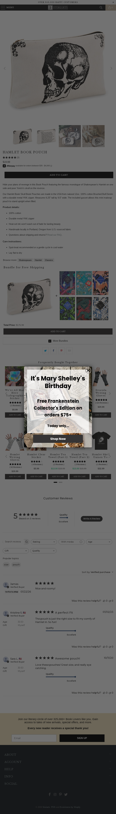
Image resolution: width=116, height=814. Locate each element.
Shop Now (58, 439)
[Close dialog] (88, 370)
